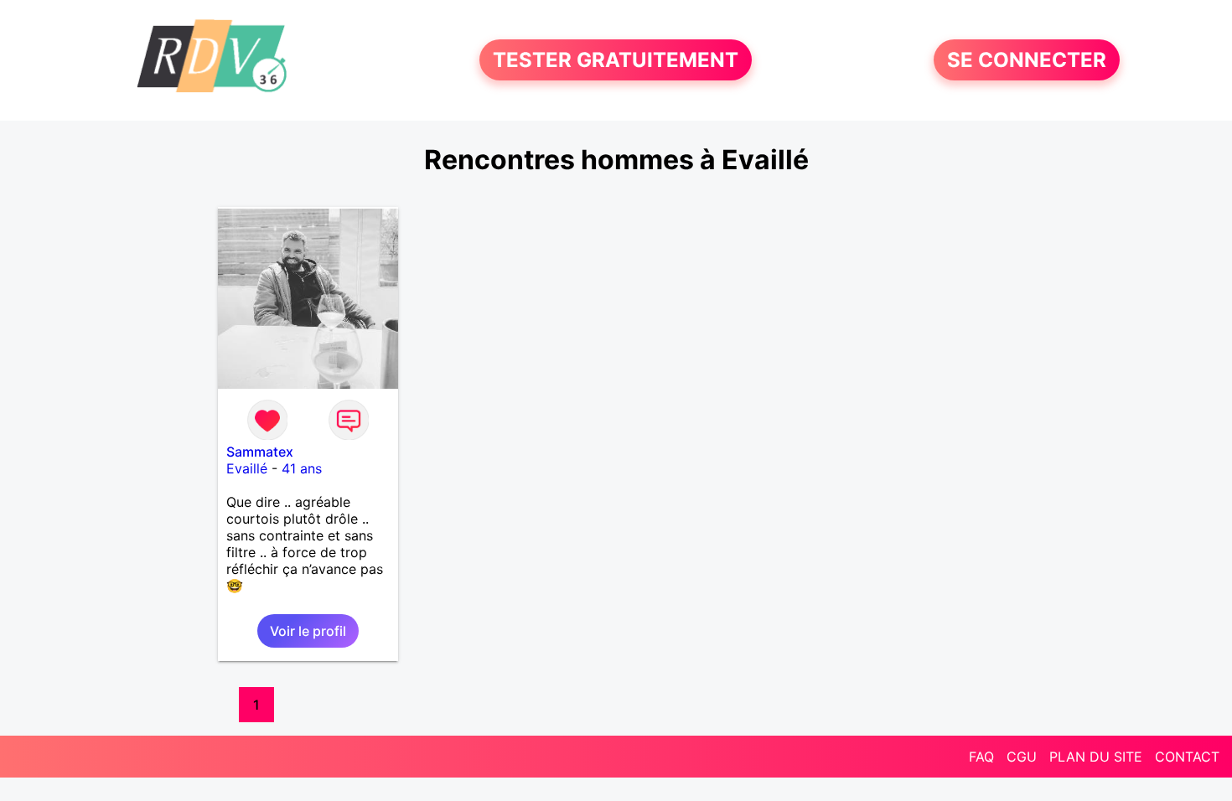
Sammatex (259, 451)
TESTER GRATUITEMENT (615, 60)
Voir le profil (308, 631)
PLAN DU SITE (1095, 756)
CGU (1022, 756)
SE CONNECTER (1026, 60)
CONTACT (1187, 756)
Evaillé (246, 468)
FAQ (981, 756)
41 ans (302, 468)
